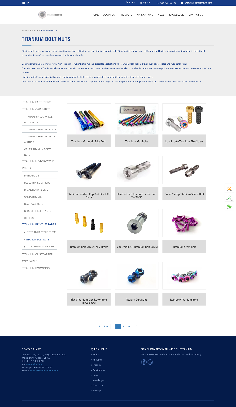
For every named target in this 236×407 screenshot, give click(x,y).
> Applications (98, 370)
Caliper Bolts (33, 197)
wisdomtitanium (34, 364)
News (161, 14)
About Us (109, 14)
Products (126, 14)
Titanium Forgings (36, 268)
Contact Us (195, 14)
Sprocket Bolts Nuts (37, 211)
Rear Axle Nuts (33, 204)
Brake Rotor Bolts (36, 190)
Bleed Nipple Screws (37, 182)
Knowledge (176, 14)
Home (95, 14)
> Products (96, 365)
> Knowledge (97, 380)
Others (29, 218)
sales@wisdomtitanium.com (44, 370)
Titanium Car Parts (36, 109)
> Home (95, 355)
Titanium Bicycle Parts (39, 224)
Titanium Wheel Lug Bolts (40, 129)
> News (94, 375)
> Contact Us (97, 385)
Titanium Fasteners (36, 102)
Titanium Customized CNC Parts (37, 258)
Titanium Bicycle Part (40, 246)
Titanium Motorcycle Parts (38, 165)
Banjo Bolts (31, 175)
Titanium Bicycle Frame (41, 232)
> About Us (96, 360)
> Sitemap (96, 391)
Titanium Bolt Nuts (37, 239)
